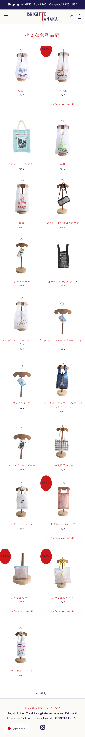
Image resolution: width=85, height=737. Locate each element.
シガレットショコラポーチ (63, 222)
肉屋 (22, 223)
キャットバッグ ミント (22, 164)
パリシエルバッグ (22, 524)
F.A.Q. (75, 718)
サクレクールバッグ (63, 524)
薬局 (63, 164)
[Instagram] (42, 727)
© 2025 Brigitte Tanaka (42, 707)
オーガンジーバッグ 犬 (63, 281)
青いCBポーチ (22, 403)
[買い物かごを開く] (79, 16)
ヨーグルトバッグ (22, 671)
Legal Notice (16, 713)
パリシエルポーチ (22, 597)
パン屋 (63, 90)
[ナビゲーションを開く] (6, 16)
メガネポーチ (22, 281)
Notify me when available (63, 104)
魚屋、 (22, 90)
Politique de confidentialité (36, 718)
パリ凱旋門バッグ (63, 465)
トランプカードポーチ (23, 465)
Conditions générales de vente (44, 713)
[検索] (72, 16)
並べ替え (41, 693)
